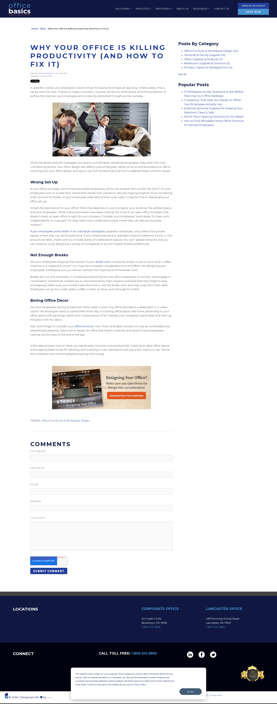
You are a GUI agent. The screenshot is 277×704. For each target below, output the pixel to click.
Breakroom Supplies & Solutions (207, 63)
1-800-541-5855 (151, 627)
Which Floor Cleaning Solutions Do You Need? (214, 116)
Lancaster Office (224, 609)
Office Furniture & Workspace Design (66, 420)
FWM (49, 697)
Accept (190, 691)
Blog (42, 28)
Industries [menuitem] (162, 9)
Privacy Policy (140, 684)
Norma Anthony (46, 73)
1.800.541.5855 (144, 653)
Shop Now (253, 12)
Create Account (253, 5)
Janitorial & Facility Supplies (204, 55)
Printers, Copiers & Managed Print (208, 67)
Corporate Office (160, 609)
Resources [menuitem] (200, 9)
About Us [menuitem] (183, 9)
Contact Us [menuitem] (221, 9)
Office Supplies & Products (203, 59)
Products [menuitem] (142, 9)
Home (34, 28)
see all (182, 74)
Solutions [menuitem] (122, 9)
